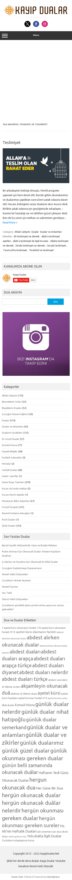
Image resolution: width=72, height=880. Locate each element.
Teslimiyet (12, 142)
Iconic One (17, 876)
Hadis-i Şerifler (10, 476)
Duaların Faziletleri (12, 432)
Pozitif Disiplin (10, 507)
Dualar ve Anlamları (51, 231)
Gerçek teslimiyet (56, 245)
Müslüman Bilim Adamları (16, 501)
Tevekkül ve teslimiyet (41, 250)
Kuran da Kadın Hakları (14, 488)
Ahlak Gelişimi (22, 231)
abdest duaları (25, 651)
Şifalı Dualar (8, 525)
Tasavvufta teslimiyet (15, 250)
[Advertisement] (36, 81)
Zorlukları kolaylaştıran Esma (18, 840)
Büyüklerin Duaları (12, 408)
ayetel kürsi (49, 693)
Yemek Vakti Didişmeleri (15, 574)
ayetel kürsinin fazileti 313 (32, 698)
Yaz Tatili (7, 592)
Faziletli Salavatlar (12, 457)
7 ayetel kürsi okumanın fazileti (19, 627)
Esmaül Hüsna (9, 445)
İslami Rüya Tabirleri (13, 482)
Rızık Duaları (9, 519)
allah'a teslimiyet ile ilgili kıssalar (30, 241)
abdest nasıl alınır (58, 680)
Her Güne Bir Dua (49, 788)
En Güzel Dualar (10, 439)
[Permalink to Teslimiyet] (36, 182)
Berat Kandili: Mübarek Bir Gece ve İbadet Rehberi (29, 545)
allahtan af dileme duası (24, 693)
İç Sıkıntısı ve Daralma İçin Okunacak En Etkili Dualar (30, 561)
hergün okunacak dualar (31, 795)
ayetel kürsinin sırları (57, 698)
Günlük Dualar (9, 470)
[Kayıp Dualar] (36, 16)
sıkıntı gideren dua (17, 836)
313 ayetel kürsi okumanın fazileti (33, 632)
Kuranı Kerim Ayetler (13, 494)
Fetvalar (6, 463)
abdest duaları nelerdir (43, 672)
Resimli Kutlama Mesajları (16, 513)
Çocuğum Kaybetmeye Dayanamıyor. (22, 568)
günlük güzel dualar (26, 750)
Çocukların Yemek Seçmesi (16, 580)
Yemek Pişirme (10, 586)
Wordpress (53, 876)
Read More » (10, 222)
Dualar (35, 231)
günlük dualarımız (42, 743)
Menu (36, 35)
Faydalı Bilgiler (10, 451)
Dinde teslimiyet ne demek (30, 245)
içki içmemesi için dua (49, 831)
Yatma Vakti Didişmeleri (15, 599)
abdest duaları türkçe (25, 679)
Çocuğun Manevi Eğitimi (15, 414)
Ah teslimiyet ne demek (27, 236)
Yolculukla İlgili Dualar (44, 836)
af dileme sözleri (11, 686)
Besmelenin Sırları (12, 401)
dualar (10, 705)
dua (4, 705)
